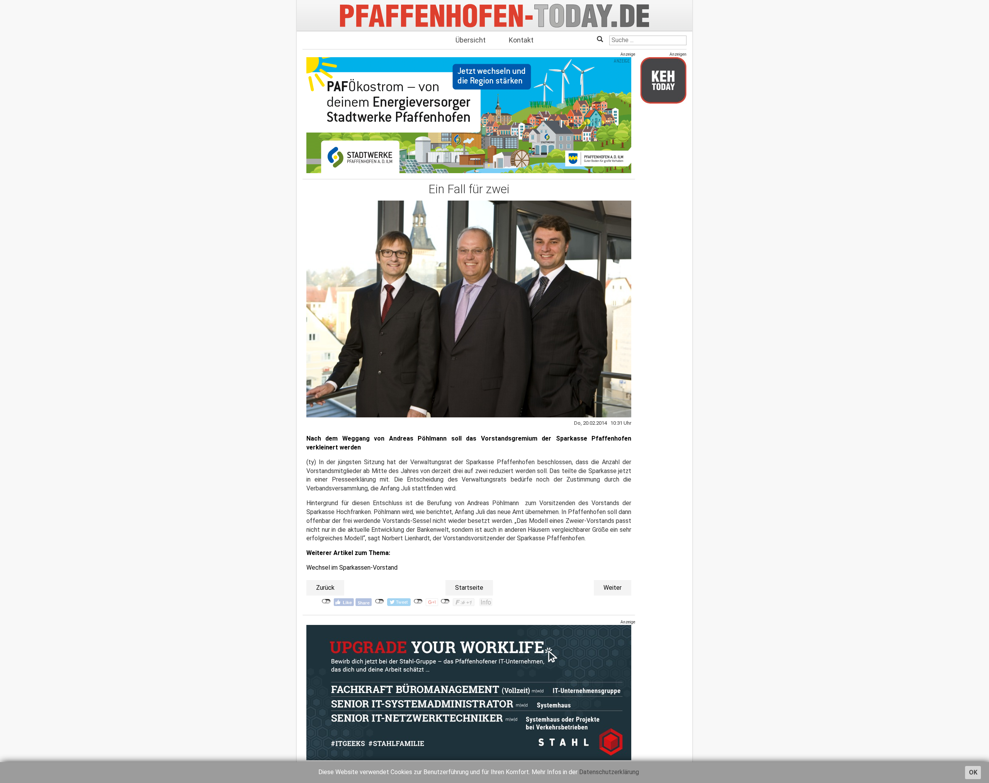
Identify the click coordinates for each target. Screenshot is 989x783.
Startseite (469, 587)
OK (973, 772)
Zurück (325, 587)
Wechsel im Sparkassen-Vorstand (352, 567)
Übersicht (470, 40)
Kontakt (521, 40)
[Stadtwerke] (468, 114)
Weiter (612, 587)
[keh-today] (663, 80)
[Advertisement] (663, 225)
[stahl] (468, 692)
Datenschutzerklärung (609, 772)
